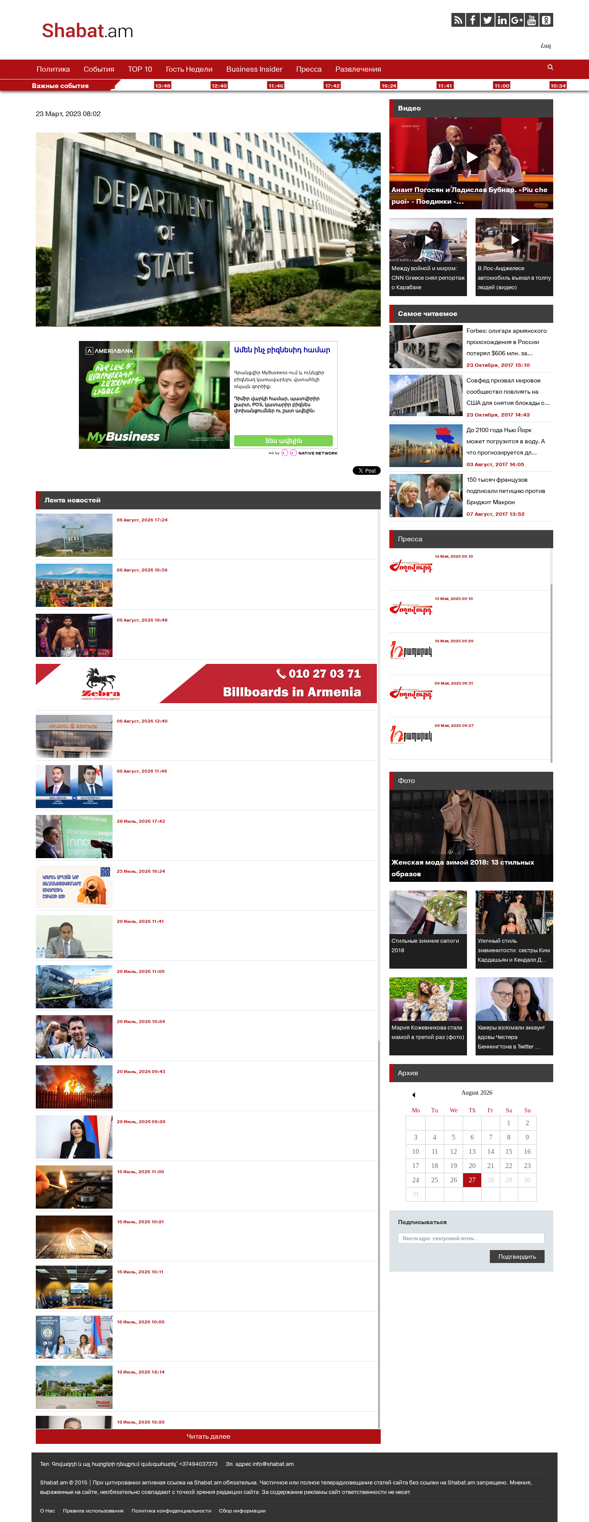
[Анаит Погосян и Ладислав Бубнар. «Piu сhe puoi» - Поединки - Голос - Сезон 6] (471, 163)
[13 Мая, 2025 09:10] (431, 624)
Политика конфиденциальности (171, 1510)
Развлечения (358, 69)
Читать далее (208, 1436)
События (99, 69)
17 (415, 1165)
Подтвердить (517, 1256)
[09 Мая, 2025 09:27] (431, 751)
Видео (409, 108)
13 (472, 1151)
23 (527, 1165)
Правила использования (93, 1510)
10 (415, 1151)
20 (472, 1165)
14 (490, 1151)
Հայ (546, 45)
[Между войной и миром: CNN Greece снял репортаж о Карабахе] (428, 240)
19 (453, 1165)
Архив (408, 1072)
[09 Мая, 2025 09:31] (431, 709)
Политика (53, 69)
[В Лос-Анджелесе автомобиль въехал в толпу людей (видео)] (514, 240)
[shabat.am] (87, 36)
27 (472, 1180)
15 (508, 1151)
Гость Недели (189, 69)
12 (453, 1151)
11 (435, 1151)
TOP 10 (140, 69)
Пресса (309, 69)
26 (453, 1180)
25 (434, 1180)
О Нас (47, 1510)
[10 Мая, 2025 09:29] (431, 666)
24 (415, 1180)
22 (508, 1165)
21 (490, 1165)
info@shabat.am (273, 1464)
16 (527, 1151)
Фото (406, 780)
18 (434, 1165)
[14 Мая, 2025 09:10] (431, 582)
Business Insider (254, 69)
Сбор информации (242, 1510)
